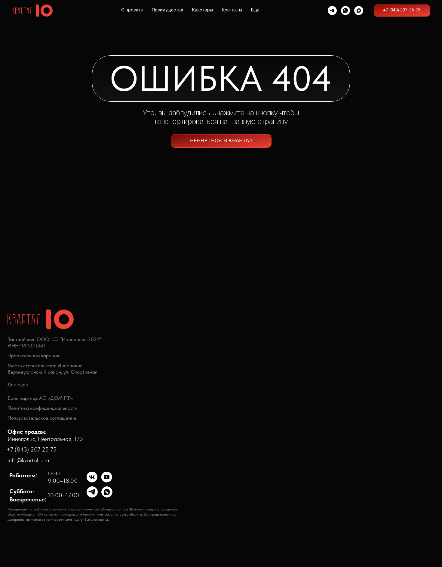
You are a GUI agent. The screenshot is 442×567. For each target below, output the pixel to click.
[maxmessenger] (358, 10)
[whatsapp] (345, 10)
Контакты (232, 10)
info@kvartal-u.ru (28, 460)
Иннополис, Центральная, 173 (45, 435)
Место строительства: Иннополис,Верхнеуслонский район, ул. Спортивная (52, 368)
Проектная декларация (33, 356)
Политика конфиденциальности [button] (43, 408)
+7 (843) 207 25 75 (32, 449)
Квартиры (202, 10)
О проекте (132, 10)
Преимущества (167, 10)
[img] (92, 477)
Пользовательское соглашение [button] (42, 418)
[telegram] (332, 10)
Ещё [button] (255, 10)
